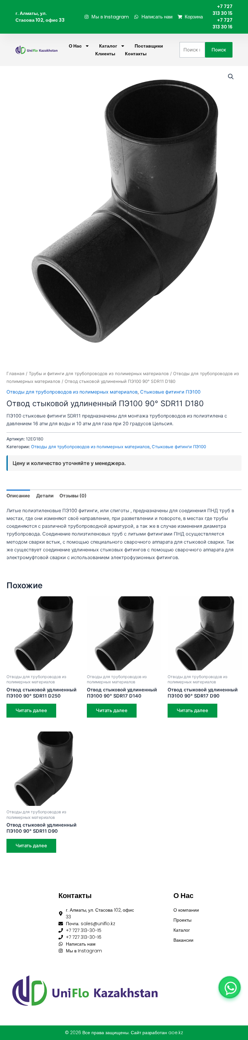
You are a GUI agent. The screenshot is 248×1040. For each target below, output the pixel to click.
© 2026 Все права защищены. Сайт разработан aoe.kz (124, 1032)
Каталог (108, 46)
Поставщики (149, 46)
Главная (15, 373)
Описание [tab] (18, 496)
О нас (75, 46)
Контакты (136, 53)
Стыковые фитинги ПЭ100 (170, 392)
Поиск (219, 50)
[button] (231, 76)
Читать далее (31, 710)
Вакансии (183, 940)
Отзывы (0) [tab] (73, 496)
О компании (186, 910)
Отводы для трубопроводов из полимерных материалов (72, 392)
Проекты (182, 920)
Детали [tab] (45, 496)
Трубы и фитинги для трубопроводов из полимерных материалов (99, 373)
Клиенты (105, 53)
